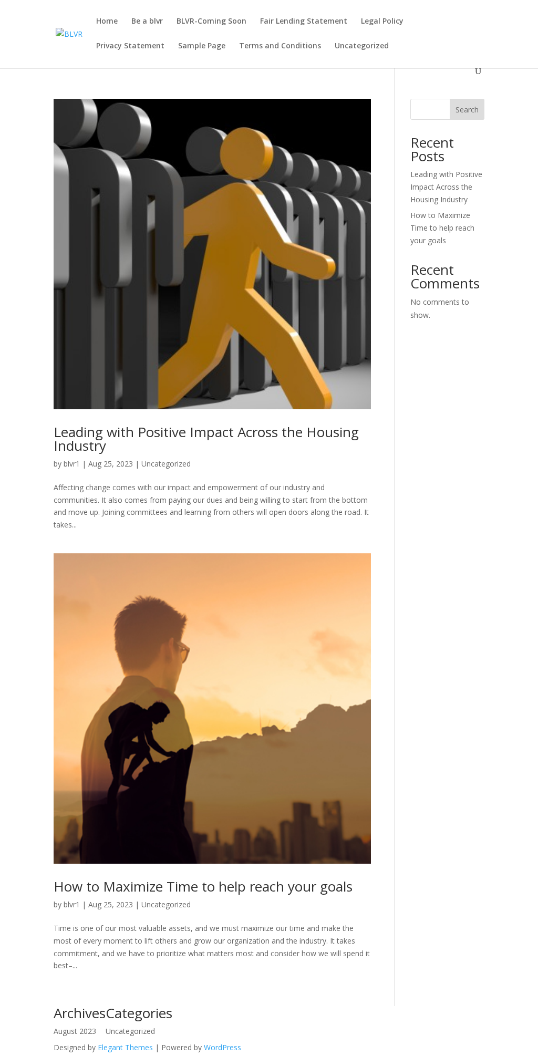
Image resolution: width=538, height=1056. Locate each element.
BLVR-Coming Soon (211, 21)
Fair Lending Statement (303, 21)
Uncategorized (362, 46)
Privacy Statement (130, 46)
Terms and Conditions (280, 46)
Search (467, 110)
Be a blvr (147, 21)
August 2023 (75, 1031)
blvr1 (72, 464)
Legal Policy (382, 21)
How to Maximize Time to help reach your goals (203, 886)
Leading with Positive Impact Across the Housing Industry (206, 438)
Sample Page (201, 46)
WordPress (222, 1047)
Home (107, 21)
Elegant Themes (125, 1047)
